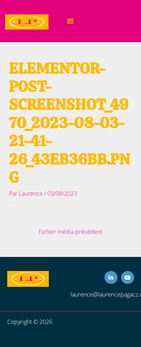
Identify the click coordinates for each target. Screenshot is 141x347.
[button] (70, 21)
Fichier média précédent (70, 232)
